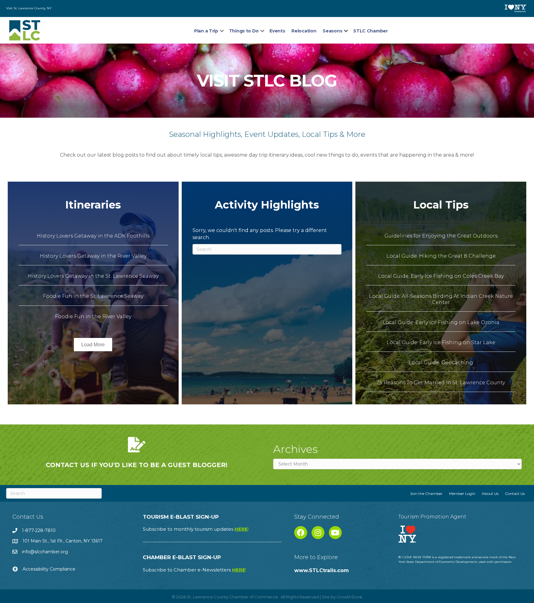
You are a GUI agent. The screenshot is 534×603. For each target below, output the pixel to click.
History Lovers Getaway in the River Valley (93, 256)
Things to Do (244, 31)
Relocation (303, 31)
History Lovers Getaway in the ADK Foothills (93, 236)
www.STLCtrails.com (321, 570)
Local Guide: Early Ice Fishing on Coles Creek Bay (441, 276)
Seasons (332, 31)
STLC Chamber (370, 31)
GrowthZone (349, 596)
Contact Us (515, 493)
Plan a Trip (206, 31)
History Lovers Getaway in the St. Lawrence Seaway (93, 276)
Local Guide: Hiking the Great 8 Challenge (441, 256)
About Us (490, 493)
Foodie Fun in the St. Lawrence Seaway (93, 296)
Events (277, 31)
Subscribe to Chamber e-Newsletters (194, 570)
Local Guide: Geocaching (441, 362)
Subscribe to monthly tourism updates (196, 529)
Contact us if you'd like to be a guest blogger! (136, 465)
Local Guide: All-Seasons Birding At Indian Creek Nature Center (441, 299)
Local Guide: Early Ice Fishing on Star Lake (441, 342)
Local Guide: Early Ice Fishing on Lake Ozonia (441, 322)
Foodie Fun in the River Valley (93, 316)
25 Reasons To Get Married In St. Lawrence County (441, 383)
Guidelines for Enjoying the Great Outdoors (441, 236)
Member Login (462, 493)
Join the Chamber (426, 493)
